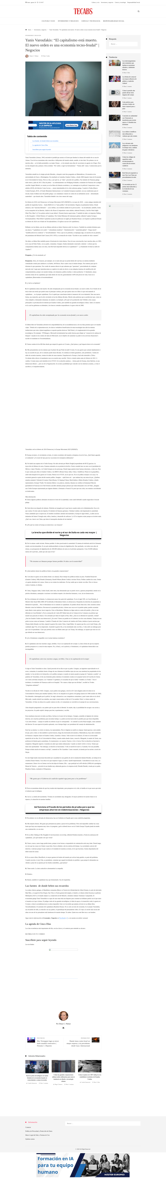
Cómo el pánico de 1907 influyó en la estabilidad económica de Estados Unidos (89, 1077)
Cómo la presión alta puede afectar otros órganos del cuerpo (128, 93)
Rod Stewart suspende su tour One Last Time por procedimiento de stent (130, 175)
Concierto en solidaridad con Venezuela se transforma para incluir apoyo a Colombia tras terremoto (129, 120)
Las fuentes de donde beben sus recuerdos (45, 141)
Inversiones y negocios (33, 35)
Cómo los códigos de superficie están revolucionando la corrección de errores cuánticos (128, 161)
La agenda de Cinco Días (40, 145)
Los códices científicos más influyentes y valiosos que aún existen (129, 134)
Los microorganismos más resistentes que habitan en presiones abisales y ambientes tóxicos (128, 65)
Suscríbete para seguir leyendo (41, 149)
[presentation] (27, 1084)
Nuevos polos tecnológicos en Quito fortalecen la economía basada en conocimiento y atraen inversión (37, 1078)
